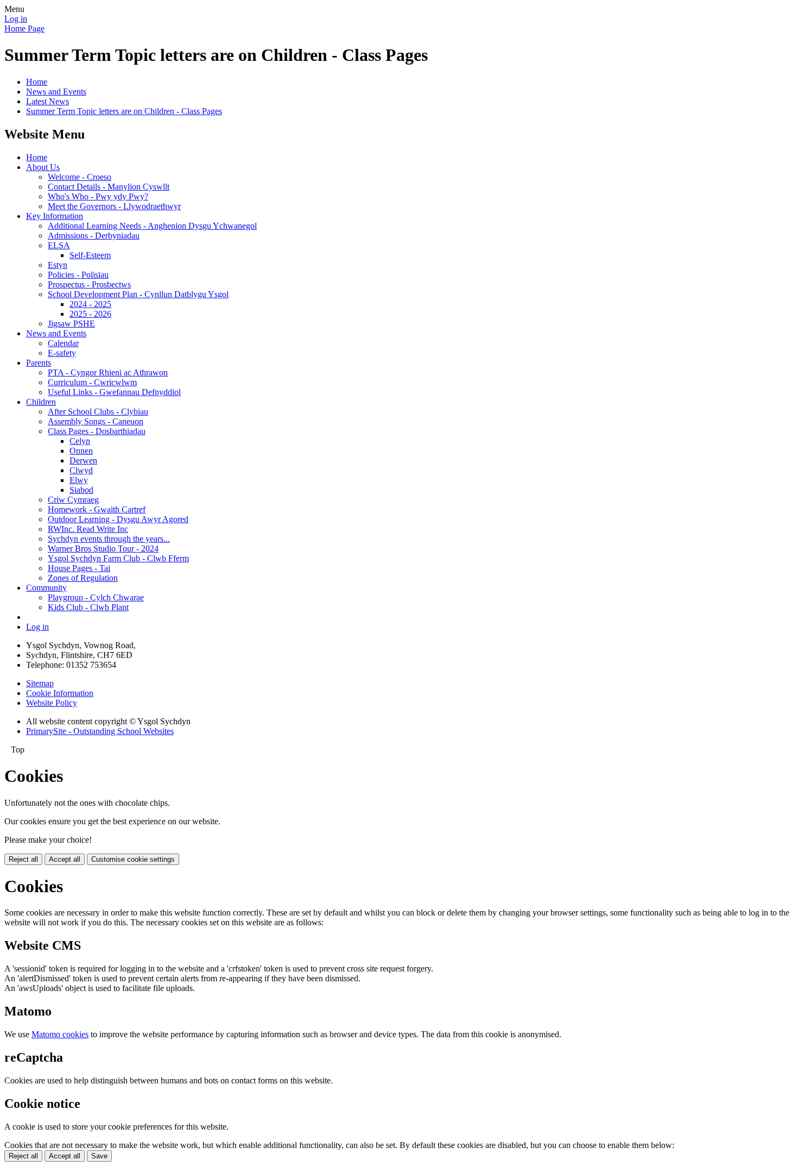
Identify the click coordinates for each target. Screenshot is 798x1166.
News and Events (56, 91)
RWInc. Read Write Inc (88, 529)
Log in (15, 18)
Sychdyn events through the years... (109, 538)
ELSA (59, 245)
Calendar (63, 343)
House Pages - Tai (79, 568)
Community (46, 587)
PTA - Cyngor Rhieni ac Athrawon (108, 372)
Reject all (23, 859)
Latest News (47, 101)
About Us (43, 167)
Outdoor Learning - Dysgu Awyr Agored (118, 519)
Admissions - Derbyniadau (94, 235)
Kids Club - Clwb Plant (88, 607)
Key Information (54, 216)
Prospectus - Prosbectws (89, 284)
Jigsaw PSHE (71, 323)
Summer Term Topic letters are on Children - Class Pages (124, 111)
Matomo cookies (59, 1034)
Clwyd (81, 470)
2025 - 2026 (90, 313)
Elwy (78, 480)
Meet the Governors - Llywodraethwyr (114, 206)
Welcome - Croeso (79, 176)
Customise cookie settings (133, 859)
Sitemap (40, 683)
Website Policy (51, 702)
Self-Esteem (90, 255)
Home (36, 81)
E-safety (62, 353)
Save (99, 1156)
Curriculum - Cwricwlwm (92, 382)
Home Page (24, 28)
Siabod (81, 489)
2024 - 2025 (90, 304)
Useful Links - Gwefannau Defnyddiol (114, 392)
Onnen (81, 450)
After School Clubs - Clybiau (98, 411)
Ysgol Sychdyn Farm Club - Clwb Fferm (118, 558)
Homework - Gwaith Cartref (96, 509)
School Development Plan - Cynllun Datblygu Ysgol (138, 294)
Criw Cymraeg (73, 499)
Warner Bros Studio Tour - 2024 (103, 548)
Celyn (79, 441)
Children (41, 401)
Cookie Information (59, 693)
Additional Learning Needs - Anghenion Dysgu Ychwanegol (152, 225)
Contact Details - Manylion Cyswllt (108, 186)
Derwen (83, 460)
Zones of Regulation (83, 577)
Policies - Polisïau (78, 274)
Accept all (64, 859)
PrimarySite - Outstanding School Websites (100, 731)
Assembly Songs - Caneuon (95, 421)
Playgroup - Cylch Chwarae (96, 597)
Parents (38, 362)
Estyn (57, 264)
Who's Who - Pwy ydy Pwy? (98, 196)
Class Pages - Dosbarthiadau (96, 431)
